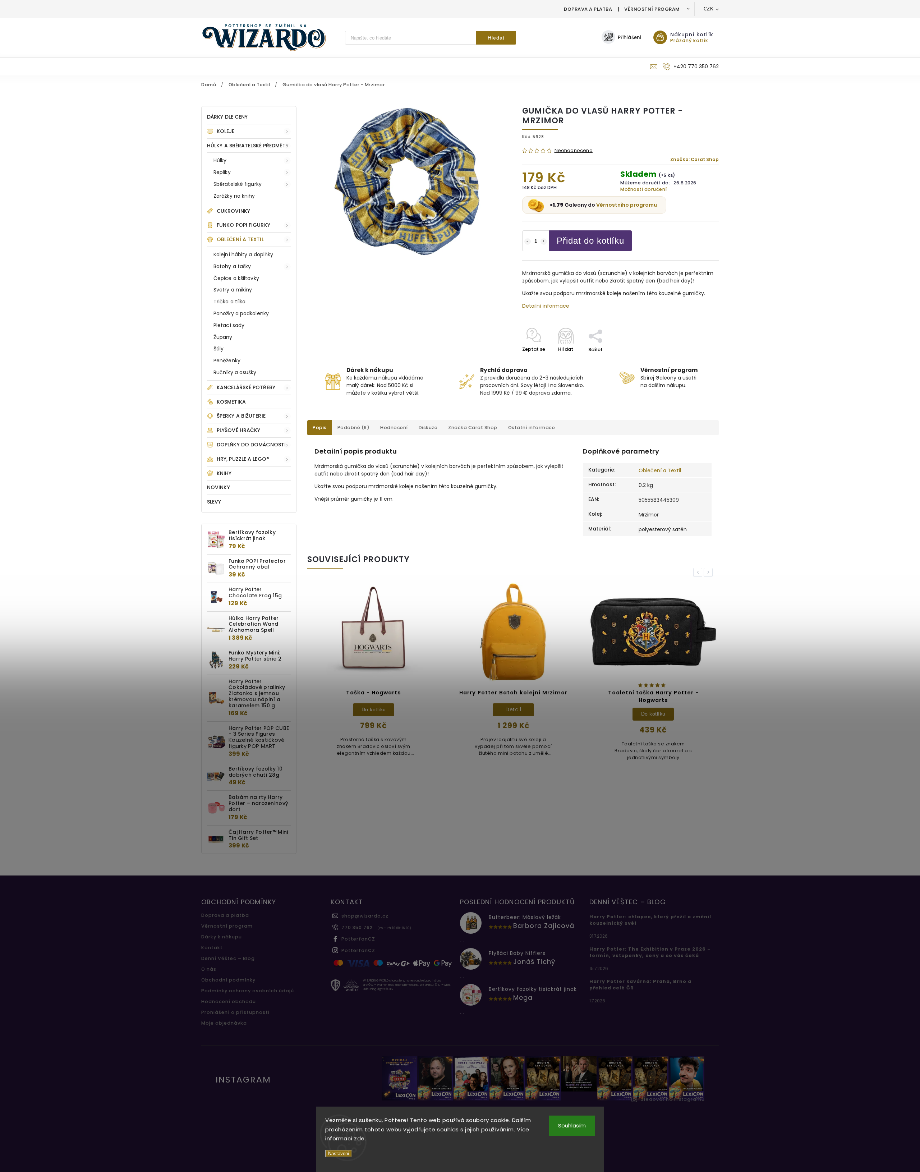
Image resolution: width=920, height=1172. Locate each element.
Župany (223, 337)
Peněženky (226, 360)
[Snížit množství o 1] (527, 241)
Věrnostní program (652, 9)
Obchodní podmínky (228, 980)
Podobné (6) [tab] (353, 427)
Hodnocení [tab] (394, 427)
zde (359, 1138)
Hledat (496, 38)
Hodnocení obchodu (228, 1001)
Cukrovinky (233, 211)
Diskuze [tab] (428, 427)
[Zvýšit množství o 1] (543, 241)
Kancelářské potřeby (246, 387)
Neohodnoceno (574, 150)
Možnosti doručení (643, 189)
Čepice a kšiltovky (236, 278)
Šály (218, 348)
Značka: (694, 159)
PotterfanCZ (358, 939)
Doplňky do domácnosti (251, 444)
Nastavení (338, 1153)
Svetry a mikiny (232, 289)
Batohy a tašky (232, 266)
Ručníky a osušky (235, 372)
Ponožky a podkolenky (241, 313)
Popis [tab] (320, 427)
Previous (699, 572)
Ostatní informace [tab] (531, 427)
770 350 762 (357, 927)
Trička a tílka (229, 301)
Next (709, 572)
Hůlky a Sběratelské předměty (248, 145)
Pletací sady (228, 325)
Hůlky (220, 160)
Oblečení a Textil (240, 239)
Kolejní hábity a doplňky (243, 254)
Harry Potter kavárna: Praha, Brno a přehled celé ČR (640, 984)
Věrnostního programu (626, 204)
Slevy (214, 501)
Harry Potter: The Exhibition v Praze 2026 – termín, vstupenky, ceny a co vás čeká (650, 952)
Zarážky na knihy (234, 195)
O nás (208, 969)
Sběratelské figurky (237, 184)
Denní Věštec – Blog (228, 958)
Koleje (226, 131)
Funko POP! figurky (243, 225)
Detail (513, 709)
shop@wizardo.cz (364, 916)
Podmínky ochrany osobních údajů (247, 991)
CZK (709, 9)
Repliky (222, 172)
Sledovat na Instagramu (673, 1099)
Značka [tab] (472, 427)
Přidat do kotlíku (590, 240)
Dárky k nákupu (221, 937)
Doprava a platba (588, 9)
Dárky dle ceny (227, 116)
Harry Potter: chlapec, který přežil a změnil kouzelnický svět (650, 920)
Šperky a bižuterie (241, 415)
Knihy (224, 473)
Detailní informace (545, 305)
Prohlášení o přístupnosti (235, 1012)
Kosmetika (231, 401)
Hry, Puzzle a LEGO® (243, 459)
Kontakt (212, 948)
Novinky (218, 487)
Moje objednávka (224, 1023)
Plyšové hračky (238, 430)
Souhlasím (572, 1125)
